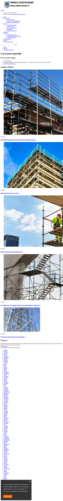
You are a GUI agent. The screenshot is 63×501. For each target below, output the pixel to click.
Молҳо (5, 23)
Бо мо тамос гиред (8, 41)
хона (5, 17)
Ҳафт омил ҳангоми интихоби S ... (12, 252)
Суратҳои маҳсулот (12, 30)
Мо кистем (6, 18)
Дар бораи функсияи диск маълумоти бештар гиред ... (19, 140)
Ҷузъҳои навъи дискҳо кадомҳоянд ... (13, 337)
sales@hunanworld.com (19, 14)
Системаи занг (10, 26)
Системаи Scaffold (11, 25)
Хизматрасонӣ (7, 39)
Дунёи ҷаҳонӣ (10, 19)
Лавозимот (9, 29)
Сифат (5, 33)
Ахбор (5, 40)
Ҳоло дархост (4, 346)
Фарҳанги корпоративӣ (13, 22)
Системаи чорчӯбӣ (12, 28)
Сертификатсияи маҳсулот (14, 36)
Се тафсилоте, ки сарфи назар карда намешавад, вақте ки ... (21, 305)
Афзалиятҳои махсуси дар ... (10, 193)
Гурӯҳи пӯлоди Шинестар (13, 21)
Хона (5, 47)
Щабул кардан (7, 496)
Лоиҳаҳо (6, 32)
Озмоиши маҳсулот (12, 34)
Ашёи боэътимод (11, 37)
